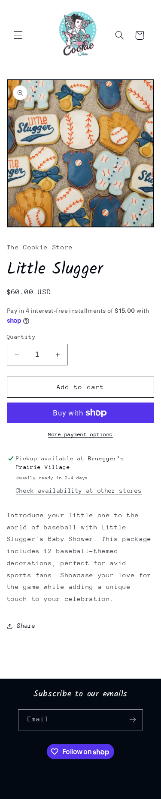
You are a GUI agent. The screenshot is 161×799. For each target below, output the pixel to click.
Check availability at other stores (79, 490)
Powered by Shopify (122, 793)
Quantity (21, 336)
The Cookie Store (62, 793)
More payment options (80, 434)
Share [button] (26, 625)
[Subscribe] (133, 719)
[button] (18, 35)
